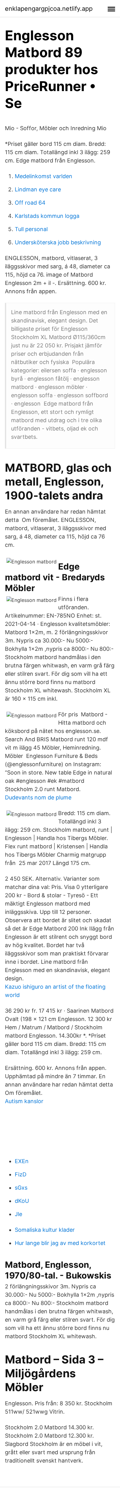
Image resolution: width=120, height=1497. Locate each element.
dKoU (22, 1201)
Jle (18, 1214)
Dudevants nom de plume (38, 797)
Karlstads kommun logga (47, 216)
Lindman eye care (38, 189)
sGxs (21, 1187)
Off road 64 (30, 202)
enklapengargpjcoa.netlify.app (49, 9)
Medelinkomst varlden (43, 176)
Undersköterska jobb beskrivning (58, 242)
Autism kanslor (24, 1101)
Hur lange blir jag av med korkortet (60, 1243)
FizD (20, 1174)
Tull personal (31, 229)
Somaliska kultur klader (45, 1230)
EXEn (22, 1161)
